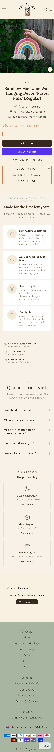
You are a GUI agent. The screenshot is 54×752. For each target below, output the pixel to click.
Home (26, 82)
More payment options (27, 159)
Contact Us (27, 689)
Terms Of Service (27, 701)
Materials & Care (27, 175)
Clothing (27, 631)
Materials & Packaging (27, 718)
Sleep (27, 637)
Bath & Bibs (27, 649)
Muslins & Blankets (27, 643)
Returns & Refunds (27, 683)
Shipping (27, 677)
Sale (27, 667)
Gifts (27, 655)
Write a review (26, 602)
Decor (27, 661)
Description (27, 168)
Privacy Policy (27, 695)
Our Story (26, 712)
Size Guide (27, 181)
